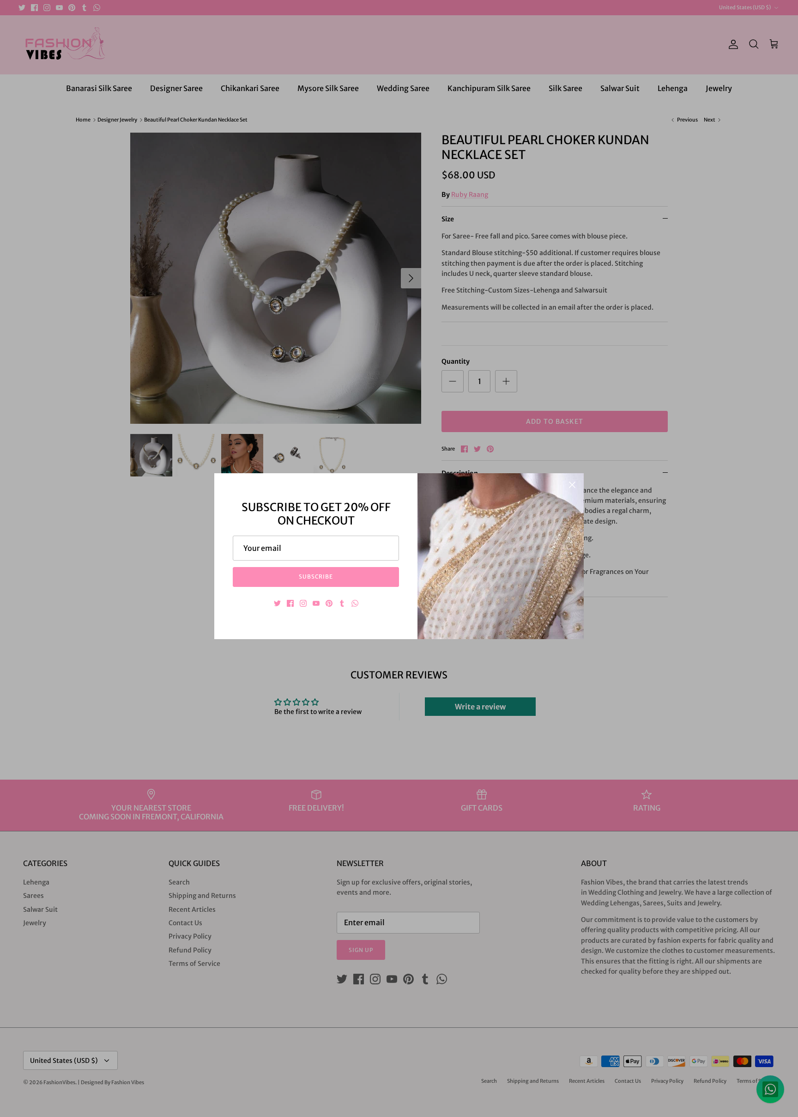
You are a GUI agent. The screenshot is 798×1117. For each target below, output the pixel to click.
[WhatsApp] (354, 603)
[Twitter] (277, 603)
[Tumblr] (342, 603)
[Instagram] (303, 603)
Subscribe (316, 576)
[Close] (572, 485)
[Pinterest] (329, 603)
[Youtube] (316, 603)
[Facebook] (290, 603)
